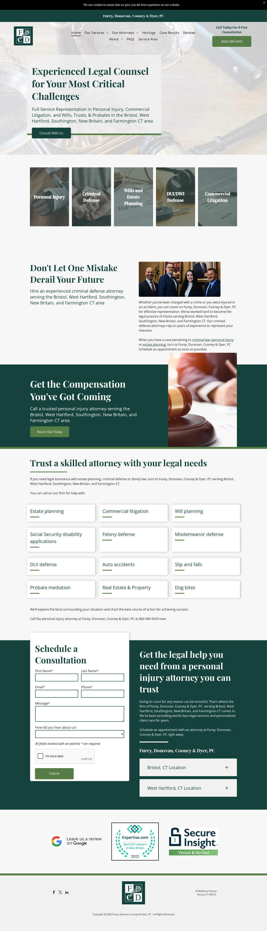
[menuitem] (76, 33)
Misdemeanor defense (199, 534)
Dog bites (185, 587)
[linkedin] (67, 893)
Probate (38, 587)
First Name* (44, 671)
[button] (188, 767)
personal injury (222, 340)
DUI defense (43, 564)
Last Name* (90, 671)
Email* (40, 687)
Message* (42, 703)
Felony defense (118, 534)
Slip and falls (188, 564)
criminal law (201, 340)
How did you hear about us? (55, 727)
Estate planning (47, 511)
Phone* (86, 687)
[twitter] (60, 893)
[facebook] (54, 893)
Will (179, 511)
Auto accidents (118, 564)
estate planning (154, 344)
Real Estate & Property (126, 587)
